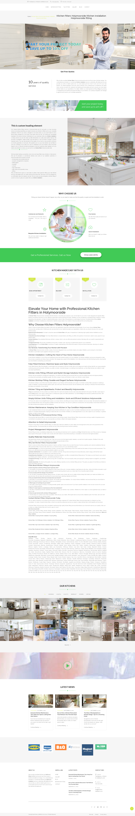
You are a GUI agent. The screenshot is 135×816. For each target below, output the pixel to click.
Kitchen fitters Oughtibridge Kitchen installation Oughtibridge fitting (84, 524)
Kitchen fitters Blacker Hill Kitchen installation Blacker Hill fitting (83, 533)
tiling (99, 88)
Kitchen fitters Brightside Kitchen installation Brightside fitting (43, 529)
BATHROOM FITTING (56, 7)
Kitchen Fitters (33, 315)
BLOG (80, 7)
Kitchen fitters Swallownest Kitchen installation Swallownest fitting (84, 515)
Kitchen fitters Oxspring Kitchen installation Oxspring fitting (42, 515)
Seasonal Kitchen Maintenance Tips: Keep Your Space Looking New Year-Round (41, 714)
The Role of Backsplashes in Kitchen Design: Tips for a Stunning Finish (94, 714)
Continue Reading (35, 727)
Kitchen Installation (40, 233)
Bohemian (51, 594)
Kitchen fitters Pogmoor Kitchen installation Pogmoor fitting (82, 520)
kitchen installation (81, 82)
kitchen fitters (71, 80)
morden (81, 594)
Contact (96, 814)
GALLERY (74, 7)
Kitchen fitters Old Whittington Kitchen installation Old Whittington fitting (45, 520)
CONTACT (87, 7)
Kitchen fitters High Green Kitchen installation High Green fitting (43, 524)
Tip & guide (33, 710)
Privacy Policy (103, 814)
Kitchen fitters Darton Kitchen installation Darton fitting (81, 529)
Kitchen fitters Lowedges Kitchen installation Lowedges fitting (43, 533)
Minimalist (74, 594)
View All (67, 645)
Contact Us (40, 295)
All (45, 594)
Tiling (29, 391)
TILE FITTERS (66, 7)
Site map (91, 814)
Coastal (58, 594)
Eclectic (66, 594)
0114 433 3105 (91, 255)
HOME (47, 7)
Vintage (88, 594)
